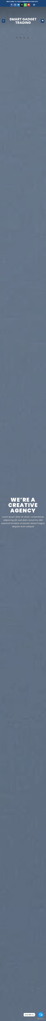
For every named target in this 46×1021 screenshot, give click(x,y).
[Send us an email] (21, 5)
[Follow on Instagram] (15, 5)
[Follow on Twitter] (18, 5)
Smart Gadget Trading (23, 20)
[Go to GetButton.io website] (40, 1018)
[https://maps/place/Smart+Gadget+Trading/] (17, 38)
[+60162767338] (28, 38)
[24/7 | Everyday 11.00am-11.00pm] (24, 38)
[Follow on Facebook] (11, 5)
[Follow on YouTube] (28, 5)
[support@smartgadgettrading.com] (21, 38)
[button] (34, 5)
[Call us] (25, 5)
